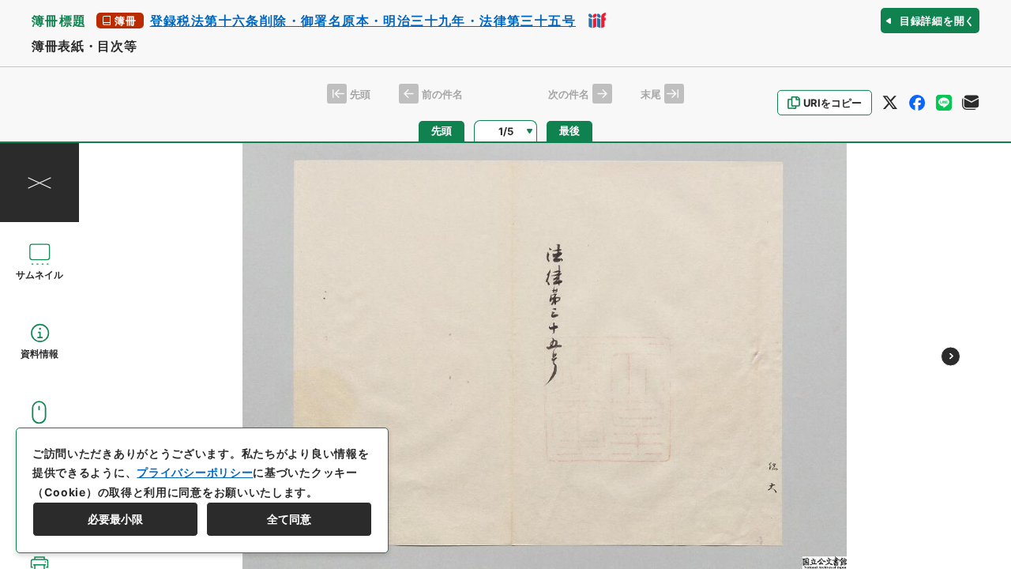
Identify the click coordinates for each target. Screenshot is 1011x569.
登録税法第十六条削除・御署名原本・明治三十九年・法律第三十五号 (363, 20)
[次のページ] (950, 356)
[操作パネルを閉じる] (39, 182)
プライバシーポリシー (195, 472)
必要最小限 (115, 519)
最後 (569, 131)
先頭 (441, 131)
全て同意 (289, 519)
